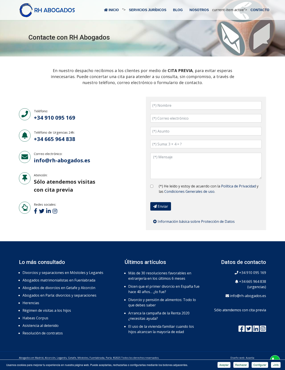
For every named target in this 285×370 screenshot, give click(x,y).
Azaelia (250, 357)
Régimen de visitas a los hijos (46, 310)
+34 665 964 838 (252, 281)
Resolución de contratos (42, 333)
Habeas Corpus (35, 318)
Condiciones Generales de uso (189, 191)
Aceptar (224, 365)
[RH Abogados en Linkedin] (256, 330)
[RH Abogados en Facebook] (241, 330)
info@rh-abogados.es (62, 160)
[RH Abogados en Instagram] (263, 330)
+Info (276, 365)
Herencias (30, 302)
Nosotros (199, 10)
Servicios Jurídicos (147, 10)
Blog (178, 10)
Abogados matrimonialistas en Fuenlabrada (58, 280)
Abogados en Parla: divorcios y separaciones (59, 295)
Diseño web (237, 357)
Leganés (96, 272)
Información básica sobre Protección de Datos (196, 221)
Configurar (259, 365)
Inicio (113, 10)
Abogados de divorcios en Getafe (49, 287)
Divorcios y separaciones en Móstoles (54, 272)
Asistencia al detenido (40, 325)
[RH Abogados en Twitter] (249, 330)
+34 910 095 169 (252, 272)
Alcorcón (88, 287)
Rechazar (241, 365)
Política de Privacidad (238, 186)
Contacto (259, 10)
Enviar (162, 206)
